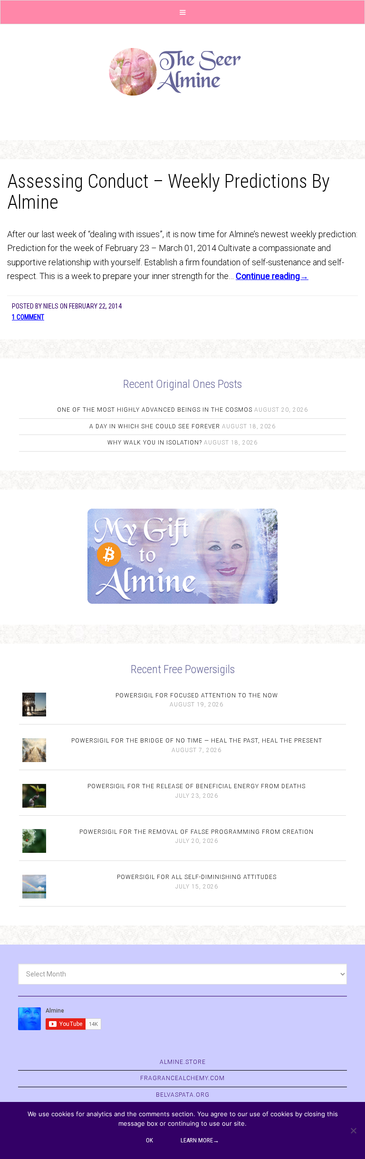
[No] (353, 1130)
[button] (182, 12)
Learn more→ (200, 1140)
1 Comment (28, 317)
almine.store (183, 1062)
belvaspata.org (183, 1094)
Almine (182, 72)
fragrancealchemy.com (182, 1078)
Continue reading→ (272, 276)
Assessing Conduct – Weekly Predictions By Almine (168, 191)
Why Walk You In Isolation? (154, 442)
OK (149, 1140)
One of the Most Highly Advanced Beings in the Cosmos (154, 409)
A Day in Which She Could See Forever (154, 426)
